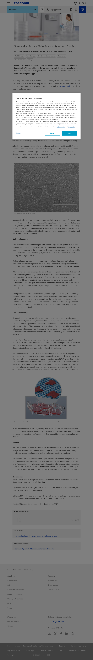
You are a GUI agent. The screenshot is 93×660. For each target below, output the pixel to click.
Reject (52, 133)
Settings (18, 133)
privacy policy (61, 127)
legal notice (71, 127)
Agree (69, 133)
